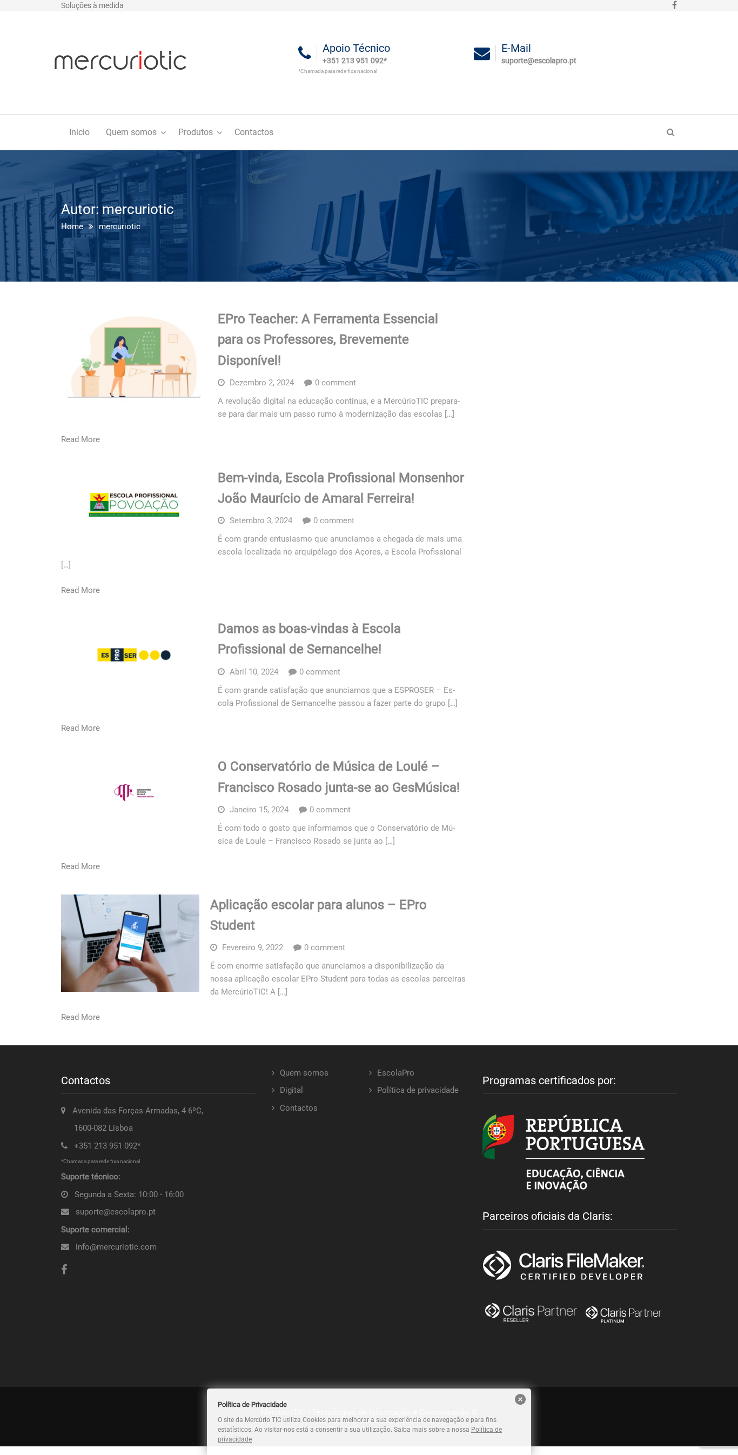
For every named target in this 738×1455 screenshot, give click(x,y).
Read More (80, 439)
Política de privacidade (418, 1090)
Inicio (79, 132)
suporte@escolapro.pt (116, 1212)
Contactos (253, 132)
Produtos (195, 132)
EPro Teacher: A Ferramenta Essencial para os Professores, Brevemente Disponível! (328, 339)
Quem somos (131, 132)
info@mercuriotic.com (116, 1247)
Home (72, 226)
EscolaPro (395, 1073)
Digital (291, 1090)
